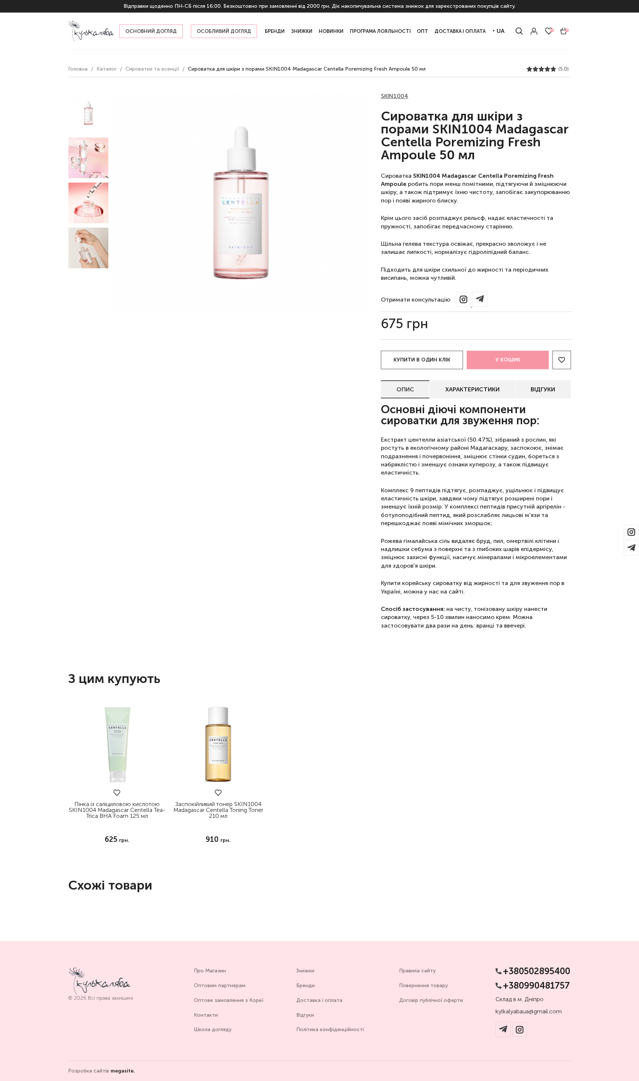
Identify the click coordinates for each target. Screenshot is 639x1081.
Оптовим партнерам (220, 985)
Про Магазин (210, 971)
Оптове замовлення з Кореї (228, 1000)
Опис (405, 389)
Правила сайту (417, 971)
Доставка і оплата (319, 1000)
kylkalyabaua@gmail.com (529, 1011)
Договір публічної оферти (431, 1000)
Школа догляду (212, 1029)
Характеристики (472, 389)
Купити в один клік (421, 360)
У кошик (508, 360)
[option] (88, 112)
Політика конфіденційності (330, 1029)
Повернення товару (423, 985)
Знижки (305, 971)
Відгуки (543, 389)
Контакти (206, 1015)
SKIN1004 (394, 95)
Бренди (305, 985)
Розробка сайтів (101, 1071)
